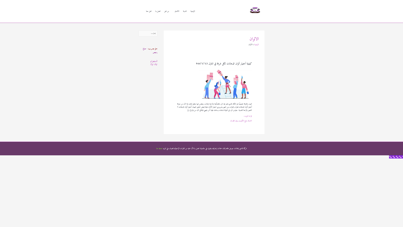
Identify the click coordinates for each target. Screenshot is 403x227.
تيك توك (153, 64)
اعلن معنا (149, 11)
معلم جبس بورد (152, 48)
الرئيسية (193, 11)
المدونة (185, 11)
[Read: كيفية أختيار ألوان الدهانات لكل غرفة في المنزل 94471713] (225, 83)
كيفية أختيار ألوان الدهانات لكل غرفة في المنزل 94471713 (224, 63)
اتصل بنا (157, 11)
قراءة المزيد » (248, 116)
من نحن (166, 11)
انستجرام (153, 61)
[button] (141, 11)
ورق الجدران (234, 120)
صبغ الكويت (243, 120)
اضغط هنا (159, 148)
